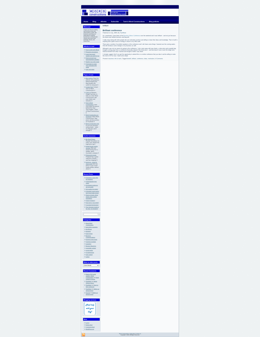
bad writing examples (92, 227)
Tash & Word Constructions (134, 21)
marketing (88, 244)
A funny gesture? (90, 200)
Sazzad (88, 293)
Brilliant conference (112, 30)
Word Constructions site (92, 124)
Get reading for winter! (92, 189)
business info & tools (91, 239)
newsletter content (91, 248)
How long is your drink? (92, 203)
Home (86, 21)
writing (87, 257)
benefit (129, 58)
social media (89, 250)
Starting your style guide (92, 62)
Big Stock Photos (90, 139)
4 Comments (159, 58)
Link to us (88, 92)
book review (89, 233)
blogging (88, 231)
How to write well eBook (92, 50)
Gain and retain (90, 69)
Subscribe (115, 21)
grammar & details (91, 242)
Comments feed (90, 327)
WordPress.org (90, 329)
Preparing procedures (92, 52)
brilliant (134, 58)
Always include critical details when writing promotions (92, 196)
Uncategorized (90, 252)
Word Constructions (124, 333)
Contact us (138, 333)
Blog (94, 21)
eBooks (104, 21)
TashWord (88, 281)
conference (140, 58)
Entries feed (89, 325)
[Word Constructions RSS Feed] (83, 334)
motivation (151, 58)
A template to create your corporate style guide (91, 65)
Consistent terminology (92, 205)
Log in (87, 323)
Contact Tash (89, 87)
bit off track (89, 229)
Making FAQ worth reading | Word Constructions (91, 276)
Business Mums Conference (132, 35)
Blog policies (154, 21)
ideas (145, 58)
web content (89, 254)
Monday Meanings (91, 246)
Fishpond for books (91, 155)
